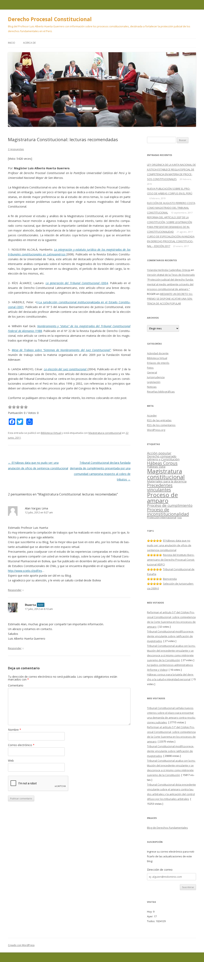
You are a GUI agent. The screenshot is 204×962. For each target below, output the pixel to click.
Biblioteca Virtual (51, 433)
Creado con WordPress (21, 945)
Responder (15, 590)
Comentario (15, 685)
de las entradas (159, 420)
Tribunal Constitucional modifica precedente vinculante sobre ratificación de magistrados (170, 636)
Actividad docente (158, 353)
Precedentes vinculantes (160, 487)
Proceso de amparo (162, 498)
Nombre (14, 730)
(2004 (77, 283)
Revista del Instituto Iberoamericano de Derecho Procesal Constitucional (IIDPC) (171, 559)
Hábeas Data (156, 467)
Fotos (150, 367)
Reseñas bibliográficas (161, 391)
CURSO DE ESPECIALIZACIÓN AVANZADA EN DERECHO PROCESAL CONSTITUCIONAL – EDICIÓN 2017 (170, 241)
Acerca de (29, 42)
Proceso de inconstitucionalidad (168, 512)
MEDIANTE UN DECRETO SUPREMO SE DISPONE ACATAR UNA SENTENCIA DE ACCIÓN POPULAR (170, 298)
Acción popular (159, 453)
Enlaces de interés (158, 363)
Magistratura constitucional (104, 433)
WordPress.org (156, 430)
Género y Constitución (163, 459)
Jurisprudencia (156, 377)
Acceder (152, 415)
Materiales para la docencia (166, 481)
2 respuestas (16, 149)
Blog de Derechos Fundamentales (167, 827)
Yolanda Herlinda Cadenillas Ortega (168, 270)
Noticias (152, 387)
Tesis (179, 517)
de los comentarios (161, 425)
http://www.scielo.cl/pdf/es (25, 571)
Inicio (11, 42)
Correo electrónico (21, 745)
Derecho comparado (161, 456)
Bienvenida (170, 579)
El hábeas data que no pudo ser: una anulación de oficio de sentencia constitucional (169, 545)
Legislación (153, 382)
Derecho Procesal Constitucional (50, 19)
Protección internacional (161, 517)
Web (11, 760)
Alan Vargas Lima (36, 508)
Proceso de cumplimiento (169, 505)
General (152, 372)
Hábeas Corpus (162, 463)
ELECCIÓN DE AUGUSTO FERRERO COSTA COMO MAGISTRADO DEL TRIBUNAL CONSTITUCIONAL (171, 207)
